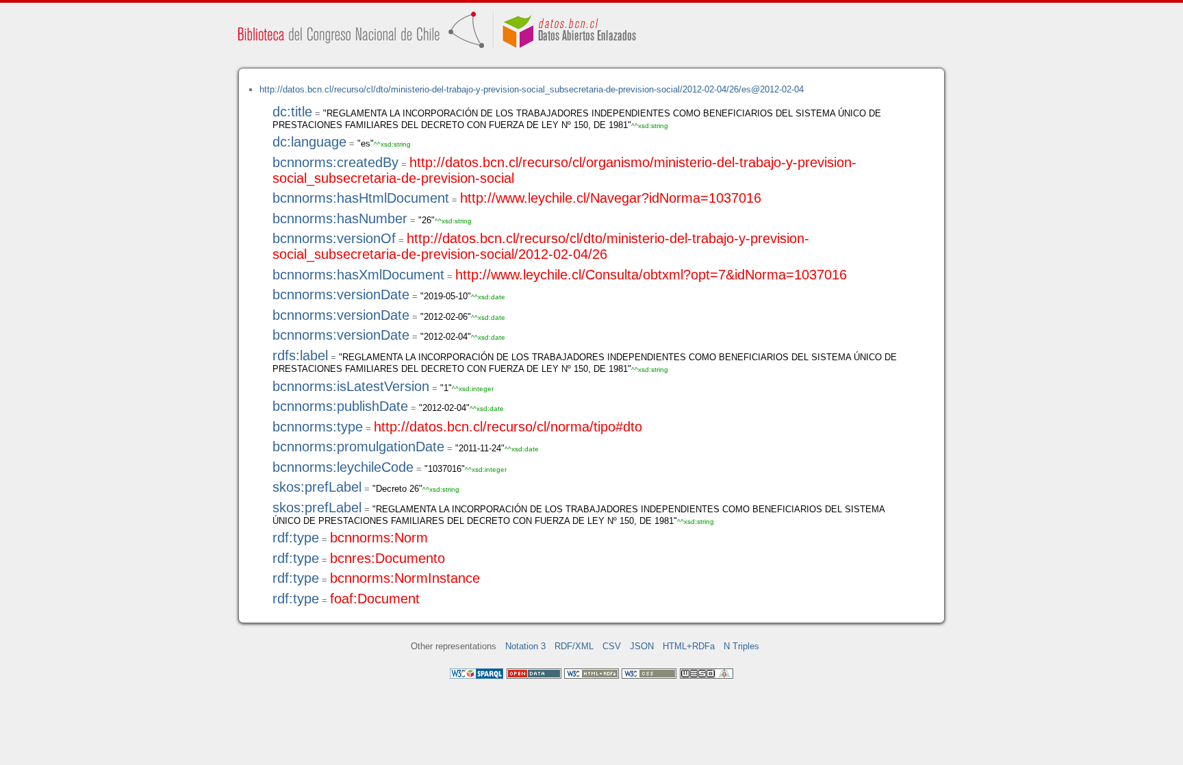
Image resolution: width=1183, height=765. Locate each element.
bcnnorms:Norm (379, 537)
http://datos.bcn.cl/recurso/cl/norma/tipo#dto (508, 426)
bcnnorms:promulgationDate (358, 446)
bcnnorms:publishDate (340, 406)
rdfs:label (300, 355)
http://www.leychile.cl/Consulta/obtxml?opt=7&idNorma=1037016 (651, 274)
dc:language (309, 141)
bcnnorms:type (317, 426)
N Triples (741, 646)
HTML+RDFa (689, 646)
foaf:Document (375, 598)
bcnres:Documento (387, 558)
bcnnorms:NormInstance (405, 578)
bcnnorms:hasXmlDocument (358, 274)
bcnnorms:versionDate (340, 294)
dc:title (292, 111)
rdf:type (295, 537)
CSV (611, 646)
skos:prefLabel (316, 486)
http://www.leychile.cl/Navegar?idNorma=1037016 (610, 197)
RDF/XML (574, 646)
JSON (642, 646)
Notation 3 (525, 646)
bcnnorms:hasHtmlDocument (360, 197)
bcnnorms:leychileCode (343, 467)
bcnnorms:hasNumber (339, 218)
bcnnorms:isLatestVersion (350, 386)
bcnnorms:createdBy (335, 162)
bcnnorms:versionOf (334, 238)
